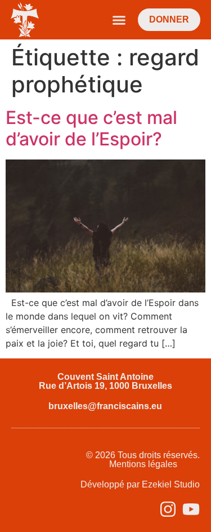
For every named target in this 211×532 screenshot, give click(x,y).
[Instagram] (168, 509)
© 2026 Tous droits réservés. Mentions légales (143, 459)
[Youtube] (191, 509)
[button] (119, 19)
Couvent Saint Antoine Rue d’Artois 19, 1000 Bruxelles (105, 381)
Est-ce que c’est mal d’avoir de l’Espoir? (91, 128)
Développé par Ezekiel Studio (140, 484)
